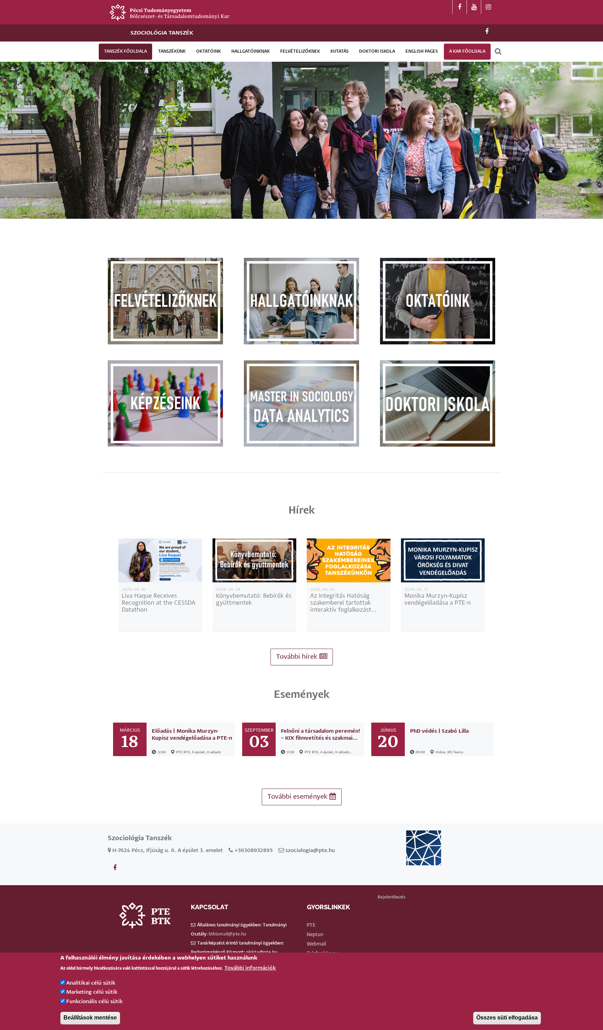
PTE (311, 925)
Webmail (316, 944)
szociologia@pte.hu (310, 850)
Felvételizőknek (300, 51)
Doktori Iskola (377, 51)
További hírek (297, 657)
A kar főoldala (467, 51)
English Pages (421, 51)
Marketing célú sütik (92, 992)
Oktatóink (208, 51)
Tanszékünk (172, 51)
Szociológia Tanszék (162, 33)
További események (298, 796)
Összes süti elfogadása (507, 1018)
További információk (250, 968)
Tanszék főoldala (125, 51)
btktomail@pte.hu (227, 934)
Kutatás (339, 51)
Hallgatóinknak (250, 51)
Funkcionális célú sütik (94, 1001)
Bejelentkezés (391, 897)
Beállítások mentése (90, 1018)
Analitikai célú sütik (91, 983)
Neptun (315, 934)
